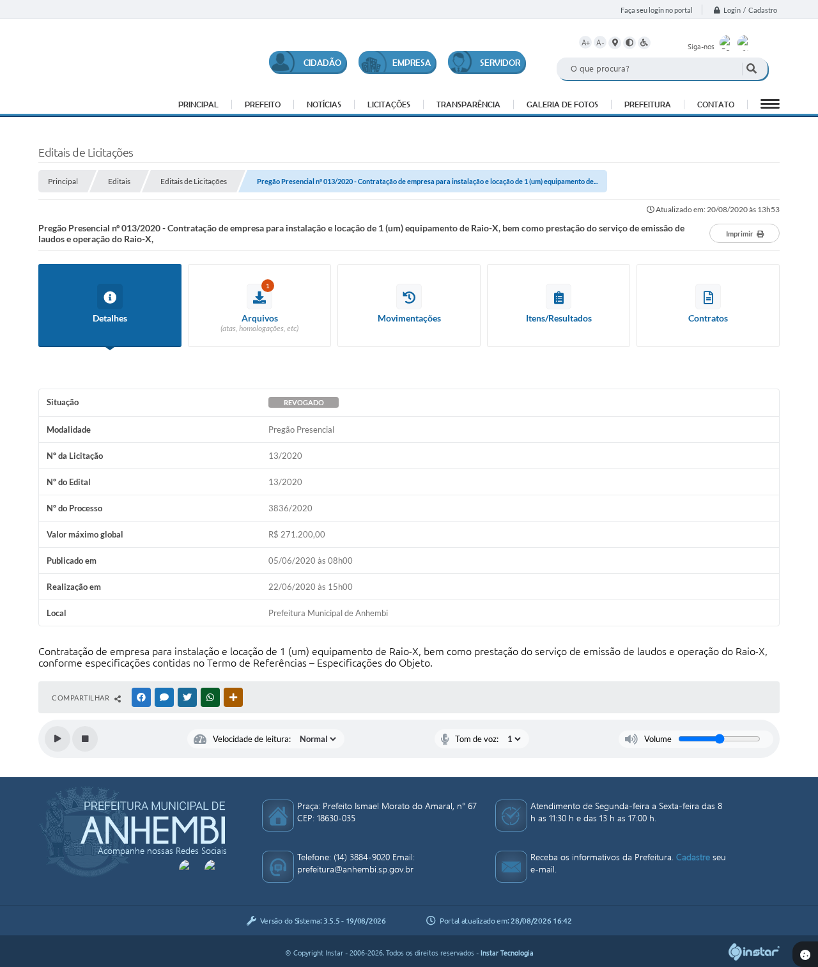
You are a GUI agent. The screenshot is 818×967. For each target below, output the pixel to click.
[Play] (57, 739)
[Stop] (85, 739)
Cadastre (693, 857)
